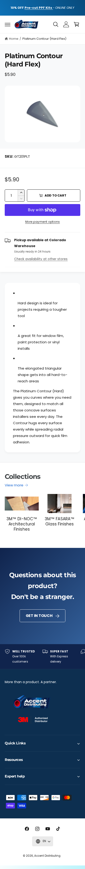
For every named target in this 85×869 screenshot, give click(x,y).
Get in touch (39, 615)
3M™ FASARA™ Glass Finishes (59, 521)
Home (13, 38)
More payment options (42, 222)
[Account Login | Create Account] (66, 24)
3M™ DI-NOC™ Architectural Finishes (21, 524)
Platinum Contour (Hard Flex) (44, 38)
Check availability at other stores (41, 259)
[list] (42, 656)
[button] (7, 24)
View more (14, 485)
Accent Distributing (47, 856)
